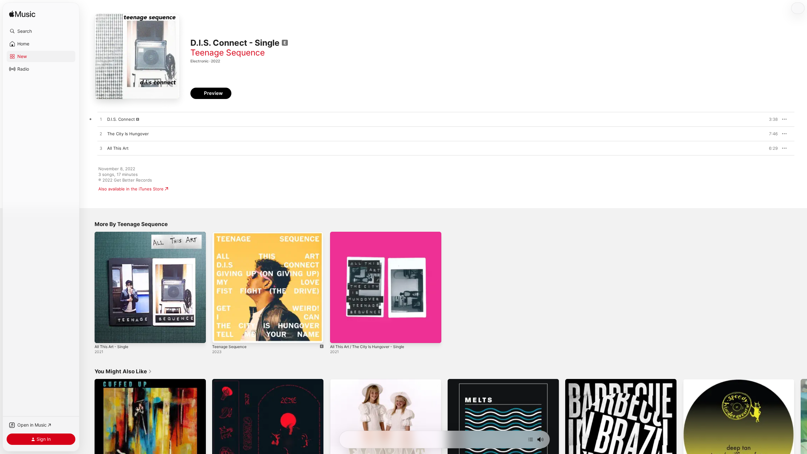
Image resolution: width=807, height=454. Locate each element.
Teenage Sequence (227, 52)
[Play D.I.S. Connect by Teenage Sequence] (101, 119)
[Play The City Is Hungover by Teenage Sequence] (101, 134)
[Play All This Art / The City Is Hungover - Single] (338, 335)
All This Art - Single (113, 234)
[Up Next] (530, 439)
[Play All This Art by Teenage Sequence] (101, 148)
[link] (123, 371)
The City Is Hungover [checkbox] (128, 133)
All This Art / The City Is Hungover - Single (372, 234)
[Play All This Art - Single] (102, 335)
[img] (22, 14)
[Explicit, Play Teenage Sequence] (220, 335)
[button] (41, 31)
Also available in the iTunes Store (131, 188)
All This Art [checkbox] (118, 148)
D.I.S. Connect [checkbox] (121, 119)
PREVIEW (771, 119)
